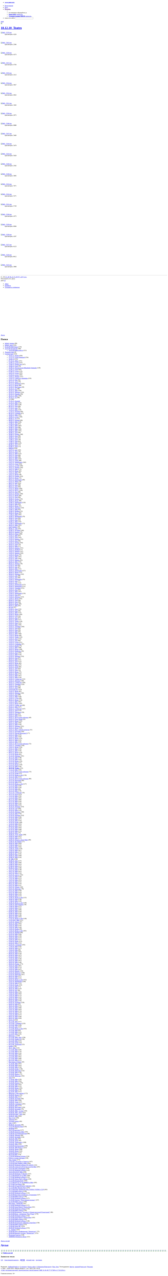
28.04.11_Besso (13, 572)
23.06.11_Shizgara (14, 508)
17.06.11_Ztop (13, 520)
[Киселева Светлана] (151, 1251)
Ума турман (12, 1160)
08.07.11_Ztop (13, 487)
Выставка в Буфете (15, 1062)
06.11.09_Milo (13, 1060)
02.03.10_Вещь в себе (16, 980)
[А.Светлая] (142, 1251)
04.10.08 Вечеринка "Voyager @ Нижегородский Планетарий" (29, 1212)
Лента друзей (5, 1241)
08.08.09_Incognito (15, 1125)
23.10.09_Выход (14, 1074)
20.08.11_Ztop (13, 432)
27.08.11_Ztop (13, 424)
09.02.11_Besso (13, 700)
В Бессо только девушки (17, 1158)
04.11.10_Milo (13, 803)
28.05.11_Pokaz (14, 534)
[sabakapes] (100, 1251)
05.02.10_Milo (13, 1001)
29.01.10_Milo (13, 1008)
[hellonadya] (46, 1251)
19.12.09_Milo (13, 1025)
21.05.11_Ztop (13, 541)
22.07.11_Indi (13, 450)
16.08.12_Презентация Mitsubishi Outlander (23, 368)
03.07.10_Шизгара (15, 889)
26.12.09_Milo (13, 1022)
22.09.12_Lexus (14, 362)
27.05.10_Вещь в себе (16, 918)
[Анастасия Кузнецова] (144, 1251)
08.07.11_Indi (13, 483)
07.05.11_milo (13, 558)
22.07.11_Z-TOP (14, 466)
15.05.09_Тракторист (15, 1142)
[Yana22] (130, 1251)
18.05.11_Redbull (14, 549)
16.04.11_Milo (13, 591)
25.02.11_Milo (13, 675)
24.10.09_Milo (13, 1067)
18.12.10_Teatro (11, 28)
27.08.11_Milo (13, 425)
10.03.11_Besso (13, 649)
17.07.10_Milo (13, 878)
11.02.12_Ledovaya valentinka (18, 378)
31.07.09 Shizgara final (16, 1126)
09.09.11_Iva (13, 418)
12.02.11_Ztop (13, 695)
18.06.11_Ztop (13, 518)
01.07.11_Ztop (13, 497)
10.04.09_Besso (14, 1151)
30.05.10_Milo (13, 915)
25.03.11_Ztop (13, 623)
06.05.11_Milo (13, 562)
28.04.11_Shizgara (14, 574)
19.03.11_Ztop (13, 628)
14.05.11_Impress (14, 551)
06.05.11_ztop (13, 567)
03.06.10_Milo (13, 913)
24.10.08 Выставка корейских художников (23, 1195)
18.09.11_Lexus (14, 417)
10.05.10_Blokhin (14, 932)
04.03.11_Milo (13, 665)
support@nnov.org (80, 1267)
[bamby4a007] (16, 1251)
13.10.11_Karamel (14, 411)
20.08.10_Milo (13, 861)
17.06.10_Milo (13, 901)
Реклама (90, 1267)
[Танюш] (160, 1251)
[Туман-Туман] (163, 1251)
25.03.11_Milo (13, 625)
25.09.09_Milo (13, 1100)
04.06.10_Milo (13, 911)
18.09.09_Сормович (15, 1104)
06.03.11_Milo (13, 660)
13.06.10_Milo (13, 906)
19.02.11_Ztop (13, 686)
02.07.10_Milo (13, 890)
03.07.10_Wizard (14, 887)
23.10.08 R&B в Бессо (16, 1196)
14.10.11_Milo (13, 410)
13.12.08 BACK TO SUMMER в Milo (21, 1182)
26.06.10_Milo (13, 894)
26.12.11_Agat (13, 382)
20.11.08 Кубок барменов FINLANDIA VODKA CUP (26, 1189)
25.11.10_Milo (13, 789)
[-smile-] (2, 1251)
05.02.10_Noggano (15, 1002)
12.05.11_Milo (13, 556)
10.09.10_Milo (13, 852)
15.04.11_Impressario (15, 593)
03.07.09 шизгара (14, 1130)
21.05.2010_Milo (14, 920)
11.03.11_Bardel (14, 646)
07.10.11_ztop (13, 408)
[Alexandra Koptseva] (6, 1251)
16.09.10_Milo (13, 847)
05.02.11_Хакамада (15, 712)
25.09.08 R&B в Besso (16, 1224)
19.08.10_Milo (13, 862)
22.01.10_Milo (13, 1011)
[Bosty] (25, 1251)
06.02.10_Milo (13, 999)
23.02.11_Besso (13, 672)
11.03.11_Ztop (13, 640)
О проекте (23, 1267)
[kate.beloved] (65, 1251)
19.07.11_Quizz (13, 460)
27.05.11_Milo (13, 536)
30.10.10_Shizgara (14, 806)
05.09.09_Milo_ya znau (16, 1111)
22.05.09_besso (13, 1140)
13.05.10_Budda (14, 929)
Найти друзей (8, 1253)
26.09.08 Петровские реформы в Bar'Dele (22, 1223)
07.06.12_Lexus (14, 371)
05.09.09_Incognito (15, 1109)
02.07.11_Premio (14, 494)
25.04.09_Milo (13, 1144)
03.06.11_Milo (13, 522)
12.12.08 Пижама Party (16, 1181)
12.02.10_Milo (13, 995)
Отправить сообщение (12, 287)
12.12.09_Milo (13, 1032)
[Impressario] (51, 1251)
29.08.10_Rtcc (13, 854)
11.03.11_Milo (13, 647)
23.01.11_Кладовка (15, 731)
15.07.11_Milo (13, 473)
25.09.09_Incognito (15, 1098)
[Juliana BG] (60, 1251)
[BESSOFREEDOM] (20, 1251)
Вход (6, 7)
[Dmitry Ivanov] (37, 1251)
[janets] (55, 1251)
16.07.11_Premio (14, 467)
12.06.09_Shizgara (14, 1135)
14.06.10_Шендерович (16, 904)
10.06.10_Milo (13, 910)
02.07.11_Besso (13, 495)
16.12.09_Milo (13, 1030)
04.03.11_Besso (13, 663)
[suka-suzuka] (109, 1251)
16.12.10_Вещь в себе (16, 775)
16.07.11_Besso (13, 471)
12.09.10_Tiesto (14, 848)
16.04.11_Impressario (15, 586)
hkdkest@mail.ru (13, 1267)
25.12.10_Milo (13, 759)
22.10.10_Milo (13, 817)
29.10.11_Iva (13, 389)
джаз (10, 1077)
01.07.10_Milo (13, 892)
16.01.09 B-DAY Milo (16, 1172)
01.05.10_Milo (13, 934)
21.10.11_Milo (13, 404)
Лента (3, 335)
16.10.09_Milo (13, 1081)
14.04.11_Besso (13, 598)
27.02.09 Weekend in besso (17, 1156)
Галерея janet (9, 354)
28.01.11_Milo (13, 724)
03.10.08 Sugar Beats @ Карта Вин (20, 1217)
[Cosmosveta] (27, 1251)
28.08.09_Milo (13, 1116)
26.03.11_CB (13, 616)
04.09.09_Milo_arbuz (15, 1112)
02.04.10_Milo (13, 955)
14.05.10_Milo (13, 925)
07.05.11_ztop (13, 565)
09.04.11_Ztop (13, 600)
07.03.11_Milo (13, 654)
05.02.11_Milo (13, 707)
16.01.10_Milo (13, 1013)
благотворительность (11, 1260)
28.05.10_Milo (13, 917)
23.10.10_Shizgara (14, 812)
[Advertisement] (12, 312)
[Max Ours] (74, 1251)
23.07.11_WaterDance (15, 462)
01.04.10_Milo (13, 957)
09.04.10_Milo (13, 953)
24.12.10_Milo (13, 763)
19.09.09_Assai (13, 1102)
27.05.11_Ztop (13, 537)
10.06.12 (11, 359)
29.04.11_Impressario (15, 570)
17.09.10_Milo (13, 845)
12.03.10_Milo (13, 969)
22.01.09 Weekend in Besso (17, 1170)
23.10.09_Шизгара (15, 1076)
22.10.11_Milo (13, 403)
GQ (2, 1260)
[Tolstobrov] (114, 1251)
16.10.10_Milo (13, 820)
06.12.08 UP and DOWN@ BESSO (20, 1186)
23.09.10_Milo (13, 838)
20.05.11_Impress (14, 548)
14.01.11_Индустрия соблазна (18, 744)
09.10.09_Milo (13, 1086)
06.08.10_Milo (13, 868)
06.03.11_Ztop (13, 658)
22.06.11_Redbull (14, 511)
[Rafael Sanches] (93, 1251)
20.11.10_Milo (13, 791)
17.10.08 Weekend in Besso (17, 1198)
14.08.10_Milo (13, 864)
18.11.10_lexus (13, 794)
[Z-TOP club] (137, 1251)
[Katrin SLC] (67, 1251)
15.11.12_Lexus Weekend (17, 357)
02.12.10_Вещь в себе (16, 784)
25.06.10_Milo (13, 896)
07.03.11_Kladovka (15, 651)
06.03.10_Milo (13, 976)
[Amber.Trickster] (9, 1251)
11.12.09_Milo (13, 1034)
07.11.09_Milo (13, 1058)
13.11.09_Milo (13, 1056)
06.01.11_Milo (13, 751)
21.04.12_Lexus (14, 375)
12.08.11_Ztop (13, 441)
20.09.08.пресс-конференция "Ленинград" (22, 1231)
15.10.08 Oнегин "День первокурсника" (22, 1200)
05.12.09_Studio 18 (15, 1039)
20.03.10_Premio (14, 964)
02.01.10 (11, 1020)
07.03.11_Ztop (13, 653)
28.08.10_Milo (13, 855)
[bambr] (13, 1251)
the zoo (11, 607)
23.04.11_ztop (13, 577)
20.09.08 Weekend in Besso (17, 1228)
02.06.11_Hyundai (14, 530)
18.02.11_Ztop (13, 688)
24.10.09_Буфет (14, 1069)
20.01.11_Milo (13, 740)
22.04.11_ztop (13, 581)
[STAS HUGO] (107, 1251)
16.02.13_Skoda (14, 355)
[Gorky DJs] (41, 1251)
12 (9, 399)
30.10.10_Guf (13, 808)
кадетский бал (13, 689)
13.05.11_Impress (14, 553)
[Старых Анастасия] (158, 1251)
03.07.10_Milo (13, 885)
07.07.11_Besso (13, 488)
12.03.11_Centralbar (15, 644)
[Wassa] (125, 1251)
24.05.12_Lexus (14, 373)
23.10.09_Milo (13, 1072)
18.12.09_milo (13, 1027)
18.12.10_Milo (13, 766)
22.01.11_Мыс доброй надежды (19, 730)
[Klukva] (69, 1251)
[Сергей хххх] (153, 1251)
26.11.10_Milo (13, 787)
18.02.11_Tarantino (15, 684)
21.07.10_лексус (14, 875)
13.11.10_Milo (13, 796)
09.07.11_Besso (13, 478)
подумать (39, 1260)
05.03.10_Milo (13, 978)
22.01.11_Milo (13, 735)
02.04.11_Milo (13, 612)
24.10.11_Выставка (15, 387)
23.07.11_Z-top (13, 464)
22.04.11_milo (13, 583)
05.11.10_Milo (13, 801)
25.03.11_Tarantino (15, 626)
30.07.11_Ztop (13, 452)
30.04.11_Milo (13, 569)
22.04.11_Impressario (15, 584)
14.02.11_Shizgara (14, 693)
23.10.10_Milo (13, 813)
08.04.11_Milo (13, 605)
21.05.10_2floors (14, 922)
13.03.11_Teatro (14, 637)
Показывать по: (6, 279)
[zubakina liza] (139, 1251)
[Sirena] (104, 1251)
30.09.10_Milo (13, 833)
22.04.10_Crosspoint (15, 945)
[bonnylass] (23, 1251)
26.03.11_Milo (13, 619)
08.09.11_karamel (14, 420)
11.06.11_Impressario (15, 523)
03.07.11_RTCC (14, 490)
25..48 (7, 277)
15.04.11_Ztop (13, 595)
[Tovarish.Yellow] (116, 1251)
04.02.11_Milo (13, 716)
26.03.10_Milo (13, 960)
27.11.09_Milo (13, 1049)
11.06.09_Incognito (15, 1137)
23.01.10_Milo (13, 1009)
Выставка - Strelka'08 (15, 1203)
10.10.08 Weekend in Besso (17, 1209)
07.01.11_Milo (13, 749)
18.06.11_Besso (13, 513)
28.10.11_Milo (13, 396)
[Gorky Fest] (44, 1251)
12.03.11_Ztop (13, 639)
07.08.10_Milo (13, 866)
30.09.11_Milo (13, 415)
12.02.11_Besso (13, 691)
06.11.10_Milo (13, 799)
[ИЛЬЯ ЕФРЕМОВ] (149, 1251)
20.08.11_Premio (14, 434)
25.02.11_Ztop (13, 670)
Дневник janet (9, 352)
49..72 (11, 277)
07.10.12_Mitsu (13, 361)
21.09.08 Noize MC (15, 1226)
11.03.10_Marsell (14, 971)
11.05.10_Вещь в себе (16, 931)
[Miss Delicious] (79, 1251)
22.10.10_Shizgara (14, 815)
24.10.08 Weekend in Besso (17, 1193)
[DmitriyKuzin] (34, 1251)
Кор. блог (55, 1267)
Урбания (11, 1119)
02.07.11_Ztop (13, 492)
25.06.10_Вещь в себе (16, 897)
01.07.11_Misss (13, 481)
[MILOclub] (76, 1251)
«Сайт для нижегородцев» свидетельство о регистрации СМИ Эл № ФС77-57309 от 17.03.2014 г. (33, 1270)
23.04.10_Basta (13, 941)
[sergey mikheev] (102, 1251)
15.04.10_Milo (13, 950)
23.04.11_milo (13, 576)
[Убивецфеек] (165, 1251)
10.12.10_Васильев (15, 780)
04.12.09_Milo (13, 1041)
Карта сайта (32, 1267)
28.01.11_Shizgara (14, 726)
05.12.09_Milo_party (15, 1037)
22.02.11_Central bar (15, 679)
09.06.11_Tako (13, 529)
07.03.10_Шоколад (15, 973)
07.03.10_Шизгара (15, 974)
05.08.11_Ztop (13, 446)
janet (2, 21)
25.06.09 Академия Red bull (18, 1133)
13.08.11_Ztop (13, 439)
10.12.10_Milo (13, 777)
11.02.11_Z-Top (14, 698)
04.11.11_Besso (13, 385)
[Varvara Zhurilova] (118, 1251)
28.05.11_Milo (13, 525)
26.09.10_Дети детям (15, 834)
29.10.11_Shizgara (14, 392)
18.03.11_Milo (13, 633)
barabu (11, 1046)
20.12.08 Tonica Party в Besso (18, 1179)
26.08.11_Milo (13, 429)
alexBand (11, 1128)
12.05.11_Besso (13, 555)
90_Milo (11, 859)
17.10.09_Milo (13, 1079)
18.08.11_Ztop (13, 438)
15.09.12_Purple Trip (15, 364)
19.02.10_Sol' (13, 990)
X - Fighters (12, 1230)
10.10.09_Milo (13, 1084)
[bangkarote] (18, 1251)
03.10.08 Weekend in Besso (17, 1216)
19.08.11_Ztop (13, 436)
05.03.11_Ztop (13, 661)
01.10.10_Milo (13, 831)
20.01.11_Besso (13, 738)
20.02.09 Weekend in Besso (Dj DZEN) (21, 1165)
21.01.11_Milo (13, 737)
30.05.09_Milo (13, 1139)
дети (22, 1259)
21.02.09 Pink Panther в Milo (18, 1163)
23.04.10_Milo (13, 939)
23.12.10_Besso (14, 765)
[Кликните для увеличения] (1, 23)
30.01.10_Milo (13, 1006)
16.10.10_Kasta (13, 822)
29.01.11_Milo (13, 723)
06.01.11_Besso (13, 752)
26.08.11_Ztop (13, 427)
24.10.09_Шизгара (15, 1070)
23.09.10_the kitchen (15, 841)
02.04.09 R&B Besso (11, 347)
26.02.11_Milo (13, 674)
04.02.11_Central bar (15, 709)
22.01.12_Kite (13, 380)
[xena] (128, 1251)
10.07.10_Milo (13, 882)
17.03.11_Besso (13, 635)
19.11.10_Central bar (15, 792)
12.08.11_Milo (13, 443)
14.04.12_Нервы (14, 376)
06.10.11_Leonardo (15, 413)
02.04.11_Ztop (13, 611)
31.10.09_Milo (13, 1063)
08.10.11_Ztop (13, 406)
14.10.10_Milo (13, 824)
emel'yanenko (13, 527)
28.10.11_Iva (13, 397)
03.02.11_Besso (13, 721)
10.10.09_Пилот (14, 1083)
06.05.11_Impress (14, 563)
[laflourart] (72, 1251)
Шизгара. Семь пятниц (16, 1093)
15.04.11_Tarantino (15, 588)
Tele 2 (10, 1123)
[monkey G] (81, 1251)
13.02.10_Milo (13, 994)
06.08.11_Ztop (13, 445)
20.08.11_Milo (13, 431)
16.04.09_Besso (14, 1149)
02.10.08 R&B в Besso (16, 1219)
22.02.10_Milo (13, 987)
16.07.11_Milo (13, 469)
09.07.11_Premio (14, 476)
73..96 (16, 277)
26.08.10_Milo (13, 857)
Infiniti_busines (9, 343)
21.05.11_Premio (14, 542)
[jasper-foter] (58, 1251)
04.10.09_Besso (14, 1088)
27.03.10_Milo (13, 959)
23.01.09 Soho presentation (17, 1168)
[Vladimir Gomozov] (123, 1251)
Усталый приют (14, 1121)
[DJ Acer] (32, 1251)
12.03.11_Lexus (14, 642)
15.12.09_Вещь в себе (16, 1029)
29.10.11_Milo (13, 390)
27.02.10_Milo (13, 983)
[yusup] (135, 1251)
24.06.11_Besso (13, 506)
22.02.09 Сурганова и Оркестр (19, 1161)
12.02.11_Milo (13, 696)
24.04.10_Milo (13, 938)
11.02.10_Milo (13, 997)
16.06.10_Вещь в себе (16, 903)
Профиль (8, 285)
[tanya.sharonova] (111, 1251)
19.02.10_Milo (13, 992)
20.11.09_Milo (13, 1053)
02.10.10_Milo (13, 829)
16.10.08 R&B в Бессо (16, 1202)
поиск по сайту (10, 18)
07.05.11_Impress (14, 560)
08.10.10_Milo (13, 826)
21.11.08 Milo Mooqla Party (17, 1188)
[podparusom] (88, 1251)
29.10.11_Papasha (14, 394)
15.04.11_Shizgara (14, 597)
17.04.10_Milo (13, 946)
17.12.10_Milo (13, 770)
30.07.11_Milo (13, 453)
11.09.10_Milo (13, 850)
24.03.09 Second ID (11, 348)
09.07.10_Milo (13, 883)
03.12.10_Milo (13, 782)
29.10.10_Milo (13, 810)
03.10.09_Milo (13, 1090)
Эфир (6, 284)
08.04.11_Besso (13, 604)
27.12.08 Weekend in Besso (17, 1177)
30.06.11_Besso (13, 501)
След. (25, 277)
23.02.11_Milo (13, 677)
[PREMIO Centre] (90, 1251)
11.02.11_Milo (13, 702)
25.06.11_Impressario (15, 502)
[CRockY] (30, 1251)
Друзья (4, 1245)
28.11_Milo (12, 1048)
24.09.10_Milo (13, 836)
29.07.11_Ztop (13, 455)
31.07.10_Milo (13, 869)
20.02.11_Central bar (15, 682)
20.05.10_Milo (13, 924)
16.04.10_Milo (13, 948)
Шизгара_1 (12, 1035)
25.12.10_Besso (14, 761)
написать (20, 14)
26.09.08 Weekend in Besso (17, 1221)
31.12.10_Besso (14, 754)
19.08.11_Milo (13, 422)
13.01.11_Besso (13, 747)
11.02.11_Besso (13, 703)
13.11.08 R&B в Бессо (16, 1191)
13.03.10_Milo (13, 967)
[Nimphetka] (83, 1251)
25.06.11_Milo (13, 504)
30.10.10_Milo (13, 805)
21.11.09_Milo (13, 1051)
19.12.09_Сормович (15, 1023)
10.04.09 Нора (13, 1153)
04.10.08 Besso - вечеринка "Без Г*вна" (22, 1214)
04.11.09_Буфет (14, 1042)
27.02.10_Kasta (13, 985)
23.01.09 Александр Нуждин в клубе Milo (22, 1167)
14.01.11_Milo (13, 742)
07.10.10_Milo (13, 827)
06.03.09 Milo (13, 1154)
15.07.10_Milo (13, 880)
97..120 (20, 277)
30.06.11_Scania (14, 499)
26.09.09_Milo (13, 1097)
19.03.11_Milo (13, 632)
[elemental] (39, 1251)
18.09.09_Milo (13, 1105)
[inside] (53, 1251)
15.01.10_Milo (13, 1015)
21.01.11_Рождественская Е (18, 733)
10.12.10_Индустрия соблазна (18, 779)
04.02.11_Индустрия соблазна (18, 717)
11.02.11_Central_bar (15, 705)
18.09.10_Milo (13, 843)
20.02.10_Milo (13, 988)
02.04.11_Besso (13, 614)
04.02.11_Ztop (13, 714)
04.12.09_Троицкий (15, 1044)
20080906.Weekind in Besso (17, 1237)
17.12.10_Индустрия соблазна (18, 772)
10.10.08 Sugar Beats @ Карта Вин (20, 1207)
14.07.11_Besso (14, 474)
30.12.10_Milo (13, 758)
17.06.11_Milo (13, 515)
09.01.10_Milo (13, 1016)
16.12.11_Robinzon (15, 383)
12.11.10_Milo (13, 798)
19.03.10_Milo (13, 966)
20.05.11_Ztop (13, 544)
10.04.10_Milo (13, 952)
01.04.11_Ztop (13, 609)
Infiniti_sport (9, 345)
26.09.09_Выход (14, 1095)
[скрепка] (156, 1251)
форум (72, 1267)
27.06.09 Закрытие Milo (16, 1132)
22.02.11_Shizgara (14, 681)
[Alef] (4, 1251)
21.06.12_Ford (13, 369)
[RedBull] (95, 1251)
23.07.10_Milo (13, 876)
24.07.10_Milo (13, 873)
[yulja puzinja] (132, 1251)
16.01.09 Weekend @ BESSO (18, 1174)
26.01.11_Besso (13, 728)
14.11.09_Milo (13, 1055)
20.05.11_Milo (13, 546)
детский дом (30, 1260)
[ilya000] (48, 1251)
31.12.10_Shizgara (14, 756)
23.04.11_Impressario (15, 579)
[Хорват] (2, 1253)
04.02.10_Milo (13, 1004)
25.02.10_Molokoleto (15, 981)
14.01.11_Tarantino (15, 745)
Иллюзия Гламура (15, 1235)
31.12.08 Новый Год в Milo (17, 1175)
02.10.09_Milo (13, 1091)
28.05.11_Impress (14, 532)
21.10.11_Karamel (14, 401)
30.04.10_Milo (13, 936)
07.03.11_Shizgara (14, 656)
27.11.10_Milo (13, 786)
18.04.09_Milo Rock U (16, 1147)
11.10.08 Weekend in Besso (17, 1205)
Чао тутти (12, 1118)
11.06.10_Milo (13, 908)
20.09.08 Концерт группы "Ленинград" (22, 1233)
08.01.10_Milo (13, 1018)
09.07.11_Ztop (13, 485)
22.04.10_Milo (13, 943)
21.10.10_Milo (13, 819)
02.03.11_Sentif (13, 667)
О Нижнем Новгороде (44, 1267)
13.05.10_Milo (13, 927)
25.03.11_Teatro (14, 621)
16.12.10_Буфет (14, 773)
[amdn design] (11, 1251)
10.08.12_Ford (13, 366)
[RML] (97, 1251)
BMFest (11, 448)
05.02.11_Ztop (13, 710)
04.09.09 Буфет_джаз (15, 1114)
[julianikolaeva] (62, 1251)
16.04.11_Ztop (13, 590)
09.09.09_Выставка (15, 1107)
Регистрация (9, 6)
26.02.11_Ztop (13, 668)
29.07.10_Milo (13, 871)
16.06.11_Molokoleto (15, 516)
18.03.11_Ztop (13, 630)
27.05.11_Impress (14, 539)
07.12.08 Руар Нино (15, 1184)
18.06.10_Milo (13, 899)
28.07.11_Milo (13, 459)
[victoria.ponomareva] (121, 1251)
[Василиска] (146, 1251)
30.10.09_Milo (13, 1065)
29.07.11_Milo (13, 457)
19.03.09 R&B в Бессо (16, 350)
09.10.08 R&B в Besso (16, 1210)
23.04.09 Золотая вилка (16, 1146)
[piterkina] (86, 1251)
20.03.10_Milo (13, 962)
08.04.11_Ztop (13, 602)
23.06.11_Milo (13, 509)
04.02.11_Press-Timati (15, 719)
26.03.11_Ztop (13, 618)
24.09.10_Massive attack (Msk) (18, 840)
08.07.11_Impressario (15, 480)
